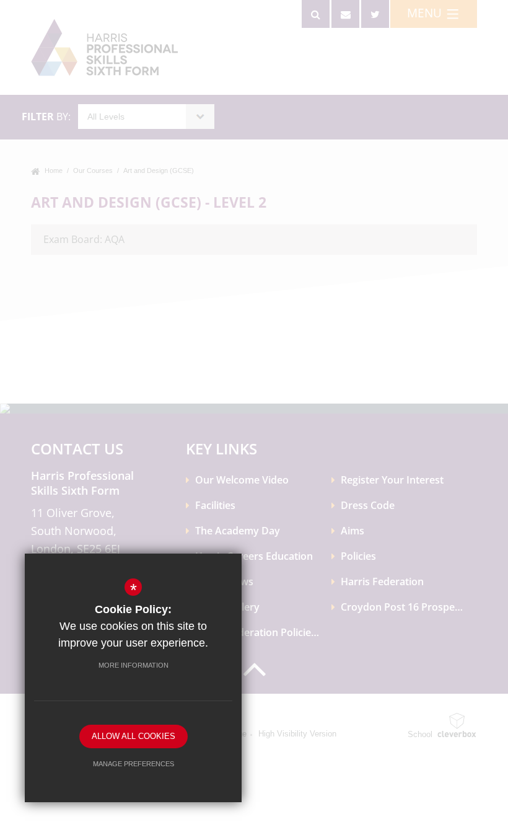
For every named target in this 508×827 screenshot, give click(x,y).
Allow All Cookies (133, 736)
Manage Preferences (133, 763)
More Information (134, 665)
